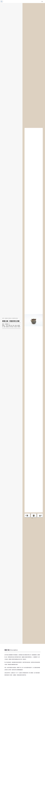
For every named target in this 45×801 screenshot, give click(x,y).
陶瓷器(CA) (7, 324)
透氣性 (15, 326)
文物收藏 (6, 318)
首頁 (3, 318)
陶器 (16, 325)
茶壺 (13, 325)
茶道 (7, 325)
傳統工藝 (10, 325)
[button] (26, 515)
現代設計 (12, 326)
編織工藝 (8, 326)
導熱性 (19, 326)
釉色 (4, 326)
